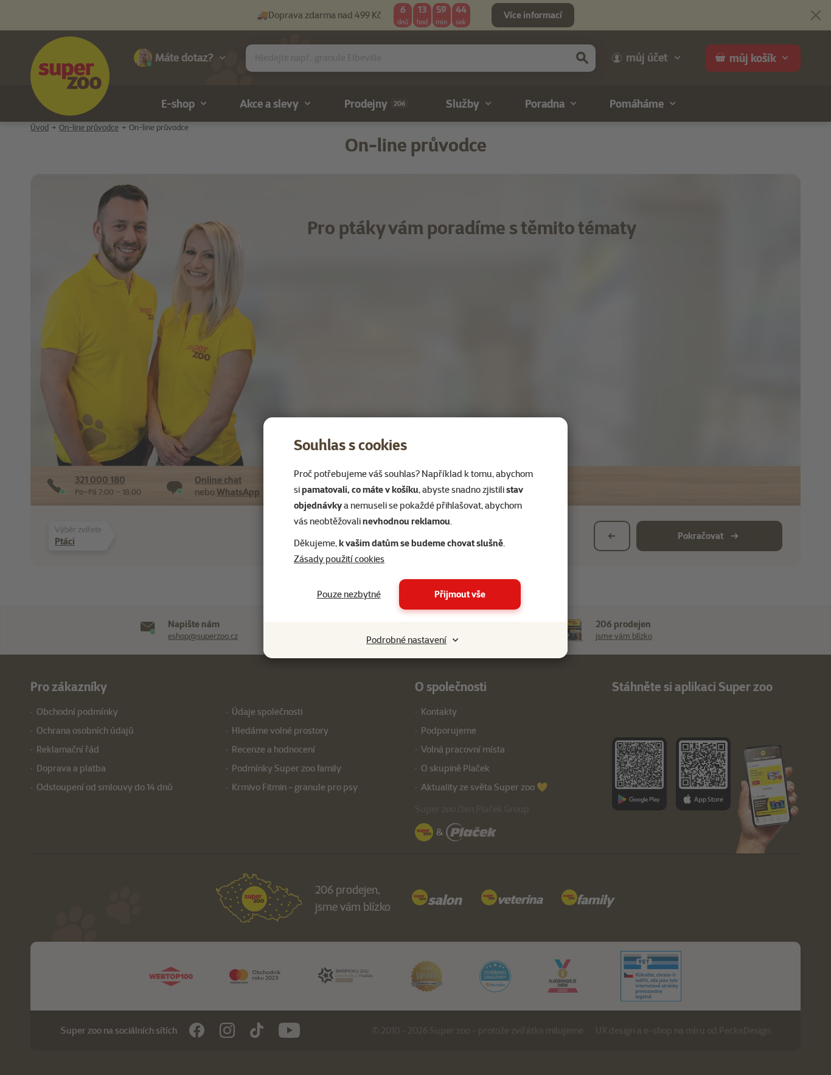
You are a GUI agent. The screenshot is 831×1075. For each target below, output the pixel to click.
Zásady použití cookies (339, 559)
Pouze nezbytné (349, 594)
